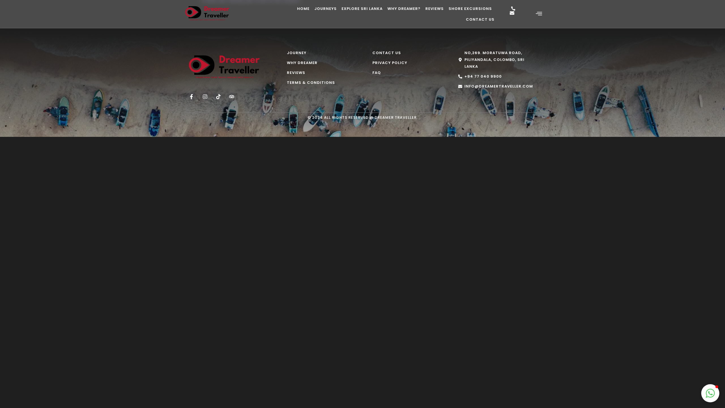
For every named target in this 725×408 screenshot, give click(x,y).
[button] (710, 393)
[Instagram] (204, 96)
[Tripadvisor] (231, 96)
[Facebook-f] (191, 96)
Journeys (325, 8)
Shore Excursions (470, 8)
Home (303, 8)
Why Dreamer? (404, 8)
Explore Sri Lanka (362, 8)
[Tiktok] (218, 96)
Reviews (434, 8)
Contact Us (480, 19)
